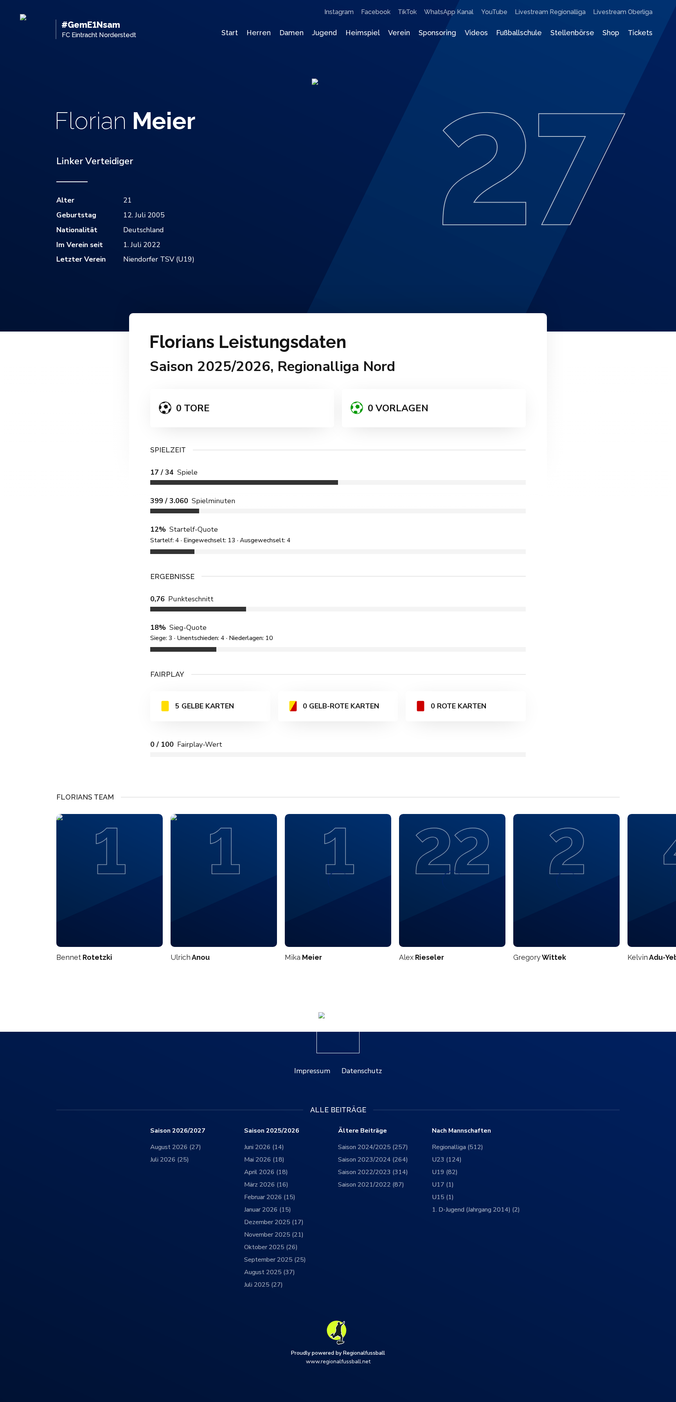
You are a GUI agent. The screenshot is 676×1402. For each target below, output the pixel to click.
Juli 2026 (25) (169, 1159)
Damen (291, 33)
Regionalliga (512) (457, 1147)
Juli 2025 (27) (263, 1284)
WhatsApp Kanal (448, 12)
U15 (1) (443, 1197)
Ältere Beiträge (362, 1131)
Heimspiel (362, 33)
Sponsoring (437, 33)
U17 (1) (443, 1184)
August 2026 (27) (175, 1147)
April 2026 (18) (266, 1172)
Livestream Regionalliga (550, 12)
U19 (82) (445, 1172)
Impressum (312, 1071)
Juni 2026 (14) (264, 1147)
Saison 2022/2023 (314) (373, 1172)
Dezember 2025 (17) (274, 1222)
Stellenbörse (572, 33)
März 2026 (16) (266, 1184)
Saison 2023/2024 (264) (373, 1159)
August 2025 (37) (269, 1272)
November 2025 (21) (274, 1234)
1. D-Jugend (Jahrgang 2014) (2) (476, 1209)
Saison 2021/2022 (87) (371, 1184)
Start (229, 33)
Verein (399, 33)
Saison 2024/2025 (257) (373, 1147)
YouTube (494, 12)
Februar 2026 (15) (269, 1197)
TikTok (407, 12)
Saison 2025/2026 (271, 1131)
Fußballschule (519, 33)
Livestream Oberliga (623, 12)
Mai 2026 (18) (264, 1159)
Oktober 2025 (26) (271, 1247)
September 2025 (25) (275, 1259)
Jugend (324, 33)
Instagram (339, 12)
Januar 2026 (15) (267, 1209)
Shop (610, 33)
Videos (476, 33)
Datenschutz (362, 1071)
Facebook (375, 12)
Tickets (640, 33)
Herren (258, 33)
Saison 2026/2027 (177, 1131)
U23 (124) (447, 1159)
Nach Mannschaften (461, 1131)
